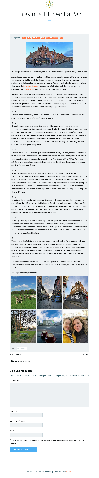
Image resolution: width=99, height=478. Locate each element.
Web (12, 430)
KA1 (42, 38)
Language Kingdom (31, 86)
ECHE (24, 38)
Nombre (14, 411)
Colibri (69, 471)
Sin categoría (52, 38)
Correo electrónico (18, 421)
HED (29, 38)
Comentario (15, 380)
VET (61, 38)
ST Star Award (29, 89)
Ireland (36, 38)
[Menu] (49, 21)
